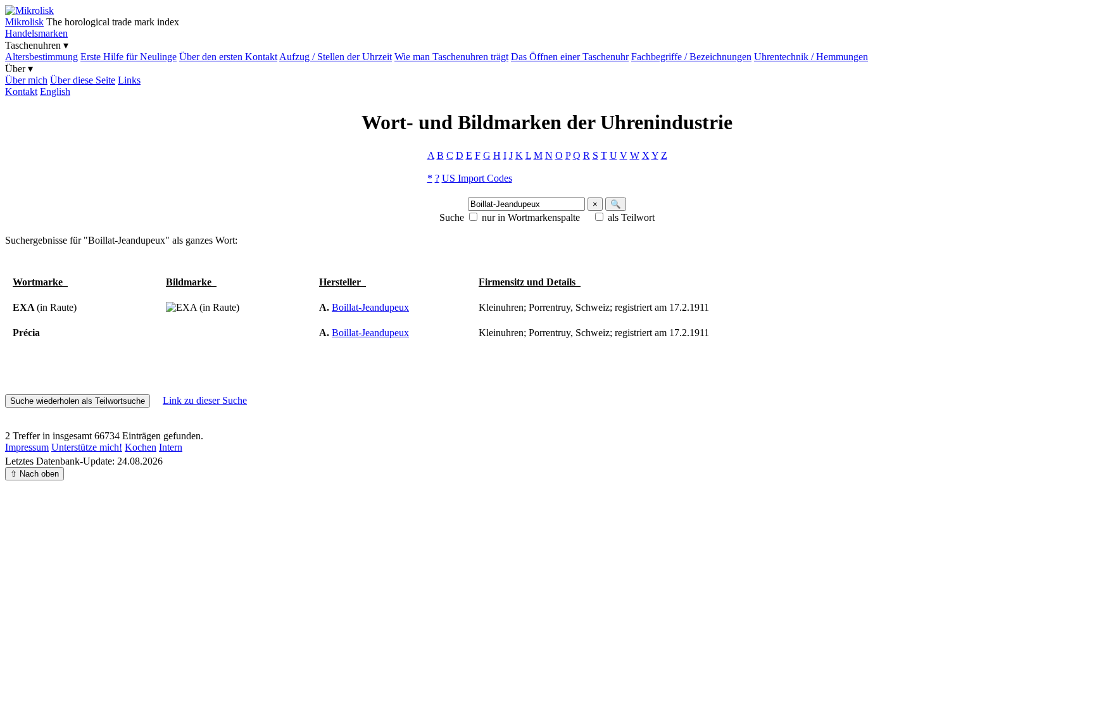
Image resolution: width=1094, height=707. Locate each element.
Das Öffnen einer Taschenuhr (570, 56)
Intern (170, 447)
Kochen (140, 447)
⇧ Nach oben (34, 474)
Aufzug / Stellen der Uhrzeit (335, 56)
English (55, 91)
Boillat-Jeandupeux (370, 307)
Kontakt (21, 91)
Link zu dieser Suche (205, 400)
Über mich (26, 80)
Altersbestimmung (41, 56)
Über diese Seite (82, 80)
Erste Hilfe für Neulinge (128, 56)
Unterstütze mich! (86, 447)
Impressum (27, 447)
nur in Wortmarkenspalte (531, 217)
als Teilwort (631, 217)
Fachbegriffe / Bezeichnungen (691, 56)
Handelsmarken (36, 33)
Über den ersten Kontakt (228, 56)
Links (129, 80)
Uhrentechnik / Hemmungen (811, 56)
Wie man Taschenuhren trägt (451, 56)
